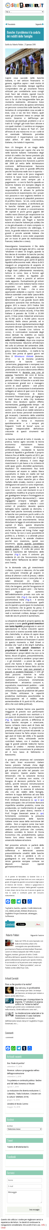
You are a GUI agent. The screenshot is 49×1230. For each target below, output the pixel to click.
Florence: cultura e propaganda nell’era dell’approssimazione (23, 1072)
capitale (24, 908)
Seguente (39, 24)
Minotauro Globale (23, 356)
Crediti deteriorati (34, 908)
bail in (11, 908)
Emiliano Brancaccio (29, 911)
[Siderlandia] (24, 7)
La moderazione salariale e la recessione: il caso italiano (29, 1014)
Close (3, 1228)
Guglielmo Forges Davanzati (16, 913)
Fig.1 (17, 554)
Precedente (11, 24)
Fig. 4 (8, 720)
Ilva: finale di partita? (16, 1063)
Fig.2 (24, 597)
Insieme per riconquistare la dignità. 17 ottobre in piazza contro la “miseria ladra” (29, 1002)
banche (17, 908)
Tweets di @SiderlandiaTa (17, 1147)
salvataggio (32, 913)
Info (43, 1225)
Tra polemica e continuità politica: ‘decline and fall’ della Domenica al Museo (24, 1082)
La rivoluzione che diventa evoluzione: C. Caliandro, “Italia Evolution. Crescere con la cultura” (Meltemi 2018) (24, 1094)
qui (35, 800)
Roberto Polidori (18, 44)
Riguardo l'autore (37, 935)
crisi (6, 911)
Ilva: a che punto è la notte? (18, 984)
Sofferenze (9, 916)
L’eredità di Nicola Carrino (17, 1104)
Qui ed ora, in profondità (27, 988)
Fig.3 (28, 599)
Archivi (10, 1126)
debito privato (14, 911)
